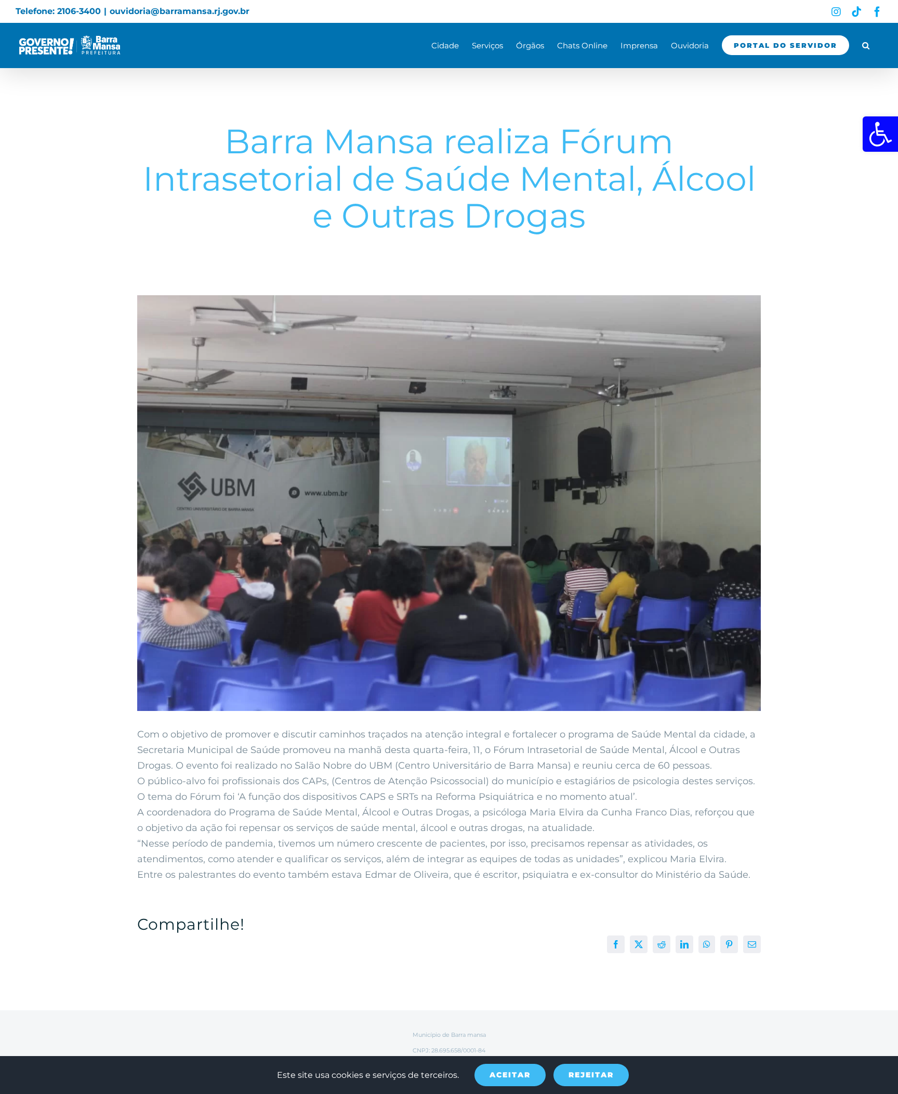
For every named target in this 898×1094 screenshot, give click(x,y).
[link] (880, 134)
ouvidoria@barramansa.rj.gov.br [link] (179, 11)
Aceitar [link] (510, 1074)
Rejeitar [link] (591, 1074)
